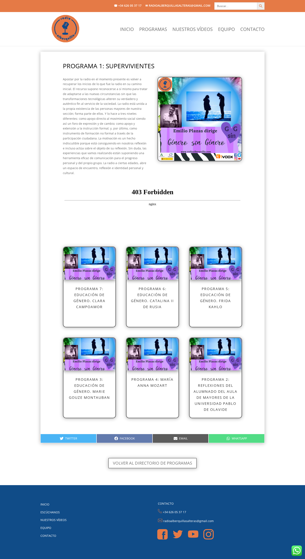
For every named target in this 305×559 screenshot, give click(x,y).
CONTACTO (252, 30)
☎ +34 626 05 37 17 (128, 5)
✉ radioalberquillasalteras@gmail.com (177, 5)
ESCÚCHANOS (50, 512)
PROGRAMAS (153, 30)
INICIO (127, 30)
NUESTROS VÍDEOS (192, 30)
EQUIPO (226, 30)
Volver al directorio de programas (152, 463)
